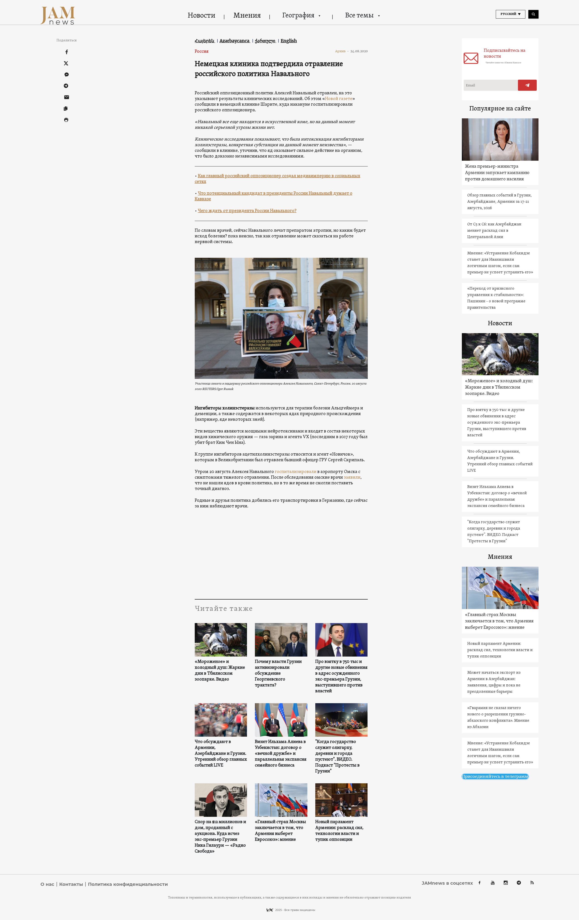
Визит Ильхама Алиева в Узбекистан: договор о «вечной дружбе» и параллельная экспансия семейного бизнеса (280, 753)
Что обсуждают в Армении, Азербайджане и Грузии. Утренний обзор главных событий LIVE (221, 753)
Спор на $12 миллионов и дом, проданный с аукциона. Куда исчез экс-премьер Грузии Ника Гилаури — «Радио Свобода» (220, 836)
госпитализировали (295, 472)
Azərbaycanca (235, 40)
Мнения (247, 15)
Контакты (71, 884)
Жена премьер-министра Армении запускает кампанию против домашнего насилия (497, 173)
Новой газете (338, 99)
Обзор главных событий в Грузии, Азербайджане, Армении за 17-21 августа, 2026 (499, 202)
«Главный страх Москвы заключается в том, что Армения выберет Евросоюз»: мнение (280, 831)
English (289, 40)
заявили (352, 477)
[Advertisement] (281, 553)
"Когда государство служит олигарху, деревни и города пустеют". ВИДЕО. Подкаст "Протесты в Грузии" (337, 756)
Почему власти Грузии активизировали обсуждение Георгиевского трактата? (278, 673)
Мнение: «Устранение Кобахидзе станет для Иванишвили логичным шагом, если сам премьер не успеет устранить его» (500, 263)
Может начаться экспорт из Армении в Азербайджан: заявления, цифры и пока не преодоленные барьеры (493, 682)
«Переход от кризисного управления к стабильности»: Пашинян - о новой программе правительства (496, 298)
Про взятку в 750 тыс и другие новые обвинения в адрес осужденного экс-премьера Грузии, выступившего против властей (341, 676)
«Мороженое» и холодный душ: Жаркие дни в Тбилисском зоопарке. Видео (220, 670)
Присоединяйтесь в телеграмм (495, 776)
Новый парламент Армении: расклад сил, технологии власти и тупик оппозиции (339, 831)
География (298, 16)
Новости (201, 15)
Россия (202, 52)
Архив (342, 51)
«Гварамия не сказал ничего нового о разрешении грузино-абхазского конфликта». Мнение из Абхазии (498, 717)
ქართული (265, 40)
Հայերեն (205, 40)
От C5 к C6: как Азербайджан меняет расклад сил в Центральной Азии (494, 231)
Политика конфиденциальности (128, 884)
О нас (47, 884)
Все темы (359, 16)
